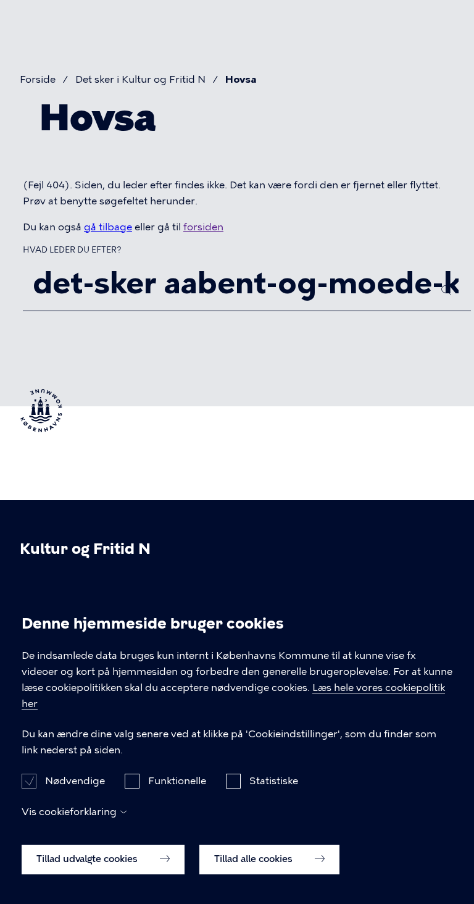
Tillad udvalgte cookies (88, 858)
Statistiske (273, 781)
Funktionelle (177, 781)
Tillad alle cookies (254, 858)
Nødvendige (75, 781)
